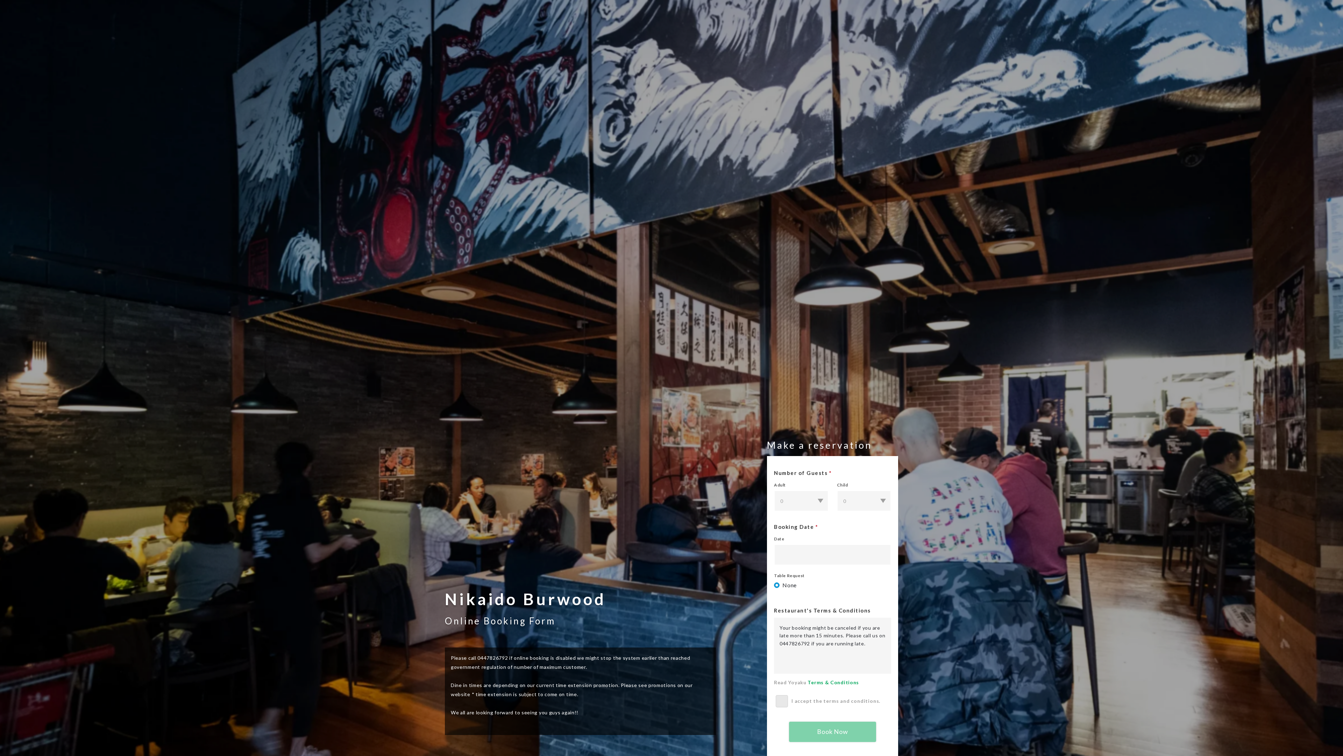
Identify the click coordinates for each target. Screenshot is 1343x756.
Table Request (789, 575)
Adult (780, 485)
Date (779, 539)
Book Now (832, 731)
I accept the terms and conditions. (835, 701)
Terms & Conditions (833, 682)
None (789, 585)
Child (842, 485)
